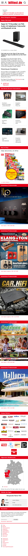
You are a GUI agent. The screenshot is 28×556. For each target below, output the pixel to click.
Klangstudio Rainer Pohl (14, 496)
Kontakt (4, 545)
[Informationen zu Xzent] (17, 435)
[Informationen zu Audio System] (10, 417)
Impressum (5, 538)
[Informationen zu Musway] (22, 427)
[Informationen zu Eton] (23, 420)
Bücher (4, 526)
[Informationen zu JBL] (4, 428)
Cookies (4, 544)
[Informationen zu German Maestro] (4, 425)
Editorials (5, 536)
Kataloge (5, 533)
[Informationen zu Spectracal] (24, 431)
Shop (4, 525)
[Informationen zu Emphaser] (11, 421)
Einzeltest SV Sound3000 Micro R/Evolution (18, 140)
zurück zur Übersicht (6, 84)
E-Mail (14, 502)
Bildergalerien (6, 532)
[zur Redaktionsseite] (3, 502)
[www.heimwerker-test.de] (17, 447)
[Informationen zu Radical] (17, 432)
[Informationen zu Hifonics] (24, 424)
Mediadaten (5, 540)
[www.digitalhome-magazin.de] (4, 447)
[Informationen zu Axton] (16, 416)
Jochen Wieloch (16, 500)
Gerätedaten (6, 530)
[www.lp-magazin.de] (24, 447)
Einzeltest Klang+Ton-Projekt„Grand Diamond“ (6, 104)
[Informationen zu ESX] (17, 421)
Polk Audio (18, 79)
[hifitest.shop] (14, 454)
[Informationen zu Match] (9, 427)
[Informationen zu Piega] (10, 431)
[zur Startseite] (15, 3)
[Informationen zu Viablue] (10, 435)
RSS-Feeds (5, 534)
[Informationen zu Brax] (23, 416)
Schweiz (6, 486)
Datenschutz (6, 542)
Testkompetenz (6, 528)
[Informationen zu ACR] (4, 417)
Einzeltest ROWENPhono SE (18, 104)
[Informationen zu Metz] (16, 428)
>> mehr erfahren (5, 182)
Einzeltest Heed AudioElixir (18, 122)
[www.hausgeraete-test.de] (10, 447)
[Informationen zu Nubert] (4, 432)
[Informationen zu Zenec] (23, 435)
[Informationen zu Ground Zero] (10, 424)
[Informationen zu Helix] (17, 424)
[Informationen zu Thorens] (4, 435)
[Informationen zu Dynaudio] (5, 420)
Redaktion (5, 529)
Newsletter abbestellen (6, 521)
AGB (4, 541)
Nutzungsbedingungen (8, 546)
